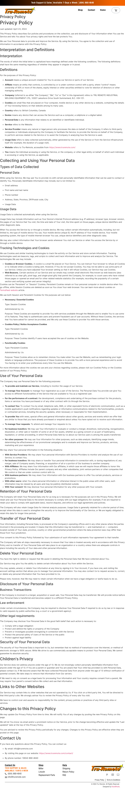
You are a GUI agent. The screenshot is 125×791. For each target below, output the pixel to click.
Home (103, 10)
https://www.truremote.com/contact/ (56, 753)
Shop (80, 10)
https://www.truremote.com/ (62, 147)
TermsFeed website (9, 290)
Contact (91, 10)
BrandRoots (116, 787)
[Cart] (116, 10)
